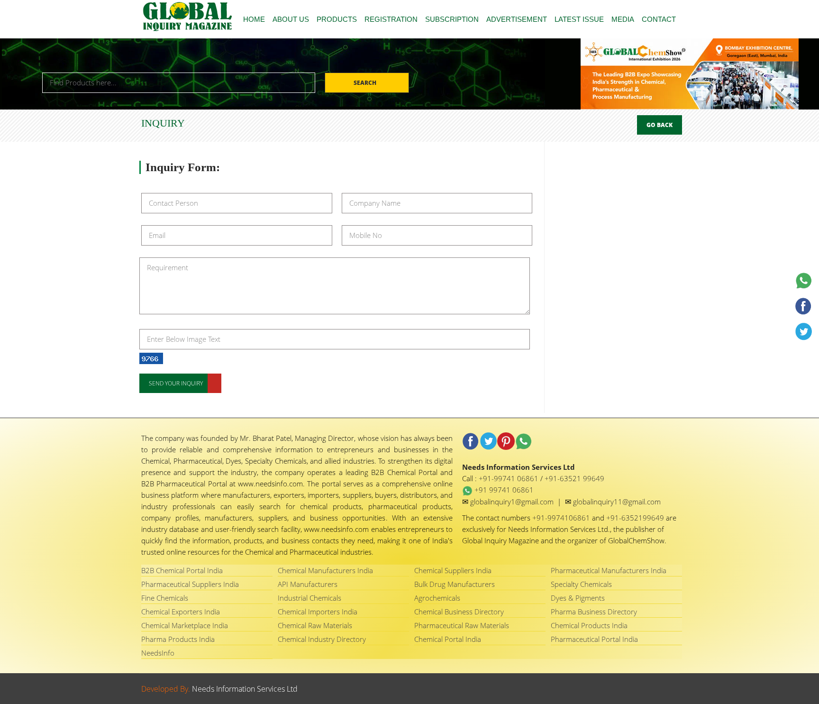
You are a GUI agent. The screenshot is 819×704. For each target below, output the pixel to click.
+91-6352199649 (636, 517)
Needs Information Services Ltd (245, 689)
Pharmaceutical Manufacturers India (608, 570)
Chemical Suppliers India (452, 570)
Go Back (659, 125)
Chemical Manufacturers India (325, 570)
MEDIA (622, 19)
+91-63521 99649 (574, 478)
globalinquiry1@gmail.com (512, 501)
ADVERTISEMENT (516, 19)
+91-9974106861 (562, 517)
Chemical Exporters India (180, 611)
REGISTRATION (391, 19)
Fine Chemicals (164, 598)
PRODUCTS (337, 19)
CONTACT (659, 19)
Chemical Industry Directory (322, 639)
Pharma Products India (178, 639)
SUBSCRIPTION (452, 19)
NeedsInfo (157, 653)
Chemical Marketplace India (184, 625)
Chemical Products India (589, 625)
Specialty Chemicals (581, 584)
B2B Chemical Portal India (182, 570)
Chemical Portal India (447, 639)
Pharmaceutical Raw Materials (461, 625)
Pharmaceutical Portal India (594, 639)
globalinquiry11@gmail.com (617, 501)
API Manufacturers (307, 584)
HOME (254, 19)
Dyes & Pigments (578, 598)
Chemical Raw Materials (315, 625)
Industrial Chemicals (309, 598)
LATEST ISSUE (579, 19)
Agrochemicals (437, 598)
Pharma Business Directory (594, 611)
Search (366, 83)
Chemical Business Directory (459, 611)
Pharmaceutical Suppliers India (190, 584)
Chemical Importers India (317, 611)
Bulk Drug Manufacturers (454, 584)
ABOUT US (291, 19)
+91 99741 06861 (503, 489)
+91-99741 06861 (509, 478)
